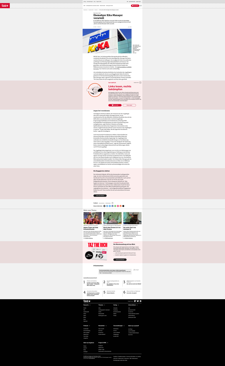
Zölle (99, 308)
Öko (84, 310)
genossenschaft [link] (132, 1)
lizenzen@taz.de (92, 358)
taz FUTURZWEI (131, 331)
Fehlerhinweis (108, 203)
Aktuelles (115, 308)
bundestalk (85, 328)
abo (129, 308)
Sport (84, 315)
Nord (84, 319)
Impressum (126, 358)
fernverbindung (86, 330)
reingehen (85, 338)
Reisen (84, 346)
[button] (141, 6)
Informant (115, 358)
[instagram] (141, 301)
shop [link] (94, 1)
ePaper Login (101, 349)
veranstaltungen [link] (90, 1)
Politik (84, 308)
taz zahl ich (130, 311)
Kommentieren (102, 203)
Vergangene (116, 334)
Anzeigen (85, 351)
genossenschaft (131, 310)
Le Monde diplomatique (133, 332)
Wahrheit (85, 321)
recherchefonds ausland (133, 313)
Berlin (84, 317)
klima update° (86, 332)
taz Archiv (130, 334)
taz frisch (100, 330)
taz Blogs (130, 329)
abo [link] (127, 1)
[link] (84, 5)
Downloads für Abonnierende (104, 351)
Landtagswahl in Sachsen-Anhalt (104, 310)
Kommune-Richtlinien (131, 356)
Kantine (85, 348)
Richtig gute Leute (102, 315)
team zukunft (101, 328)
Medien (96, 9)
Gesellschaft (91, 9)
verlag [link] (84, 1)
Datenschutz (121, 358)
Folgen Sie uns (130, 301)
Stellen (114, 313)
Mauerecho (85, 334)
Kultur (84, 313)
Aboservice (100, 347)
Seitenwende (135, 358)
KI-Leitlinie (138, 356)
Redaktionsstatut (122, 356)
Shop (84, 349)
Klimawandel (101, 313)
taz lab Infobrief (101, 334)
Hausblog (115, 310)
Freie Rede (85, 336)
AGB (131, 358)
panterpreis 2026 (132, 317)
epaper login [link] (138, 1)
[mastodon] (135, 301)
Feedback (100, 345)
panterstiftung (131, 315)
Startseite (85, 9)
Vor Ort (115, 330)
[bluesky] (138, 301)
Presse (114, 315)
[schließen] (140, 82)
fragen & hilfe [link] (98, 1)
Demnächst (115, 328)
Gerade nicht (136, 82)
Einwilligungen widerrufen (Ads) (120, 360)
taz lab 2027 (116, 336)
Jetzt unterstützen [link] (100, 195)
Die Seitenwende (117, 311)
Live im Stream (116, 332)
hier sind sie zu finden (107, 273)
